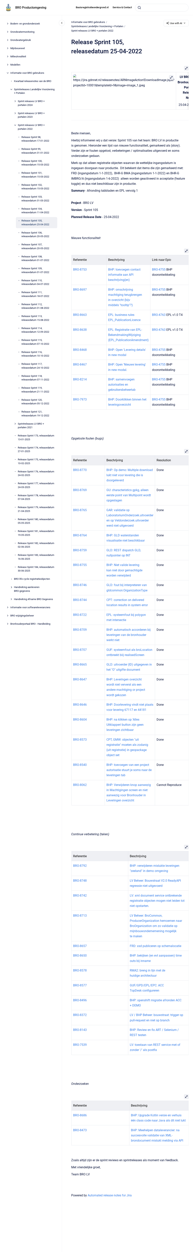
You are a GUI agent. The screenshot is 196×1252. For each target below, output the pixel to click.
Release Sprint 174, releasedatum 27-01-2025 (36, 449)
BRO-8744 (80, 600)
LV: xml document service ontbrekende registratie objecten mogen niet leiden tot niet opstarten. (157, 901)
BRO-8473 (80, 1130)
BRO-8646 (80, 704)
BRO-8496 (80, 1000)
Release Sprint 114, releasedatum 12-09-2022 (35, 330)
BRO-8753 (80, 269)
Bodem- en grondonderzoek (25, 23)
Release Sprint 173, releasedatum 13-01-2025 (36, 437)
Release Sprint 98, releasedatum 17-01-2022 (35, 139)
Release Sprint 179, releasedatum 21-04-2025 (36, 509)
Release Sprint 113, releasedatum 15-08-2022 (35, 318)
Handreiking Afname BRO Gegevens (33, 599)
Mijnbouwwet (17, 48)
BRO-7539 (80, 1045)
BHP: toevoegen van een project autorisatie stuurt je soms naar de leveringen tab (128, 770)
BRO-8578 (80, 970)
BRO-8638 (80, 330)
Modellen (15, 64)
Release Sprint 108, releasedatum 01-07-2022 (35, 258)
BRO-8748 (80, 880)
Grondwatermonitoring (22, 31)
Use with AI (176, 23)
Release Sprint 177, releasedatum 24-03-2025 (36, 485)
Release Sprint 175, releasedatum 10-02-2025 (36, 461)
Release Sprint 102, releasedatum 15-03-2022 (35, 186)
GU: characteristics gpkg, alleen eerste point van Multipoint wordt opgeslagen (128, 495)
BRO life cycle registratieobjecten (32, 578)
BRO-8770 (80, 470)
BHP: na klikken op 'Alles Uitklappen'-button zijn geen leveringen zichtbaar (124, 725)
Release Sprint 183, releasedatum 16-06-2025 (36, 557)
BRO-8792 (80, 866)
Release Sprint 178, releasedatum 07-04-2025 (36, 497)
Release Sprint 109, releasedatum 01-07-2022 (35, 270)
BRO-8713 (80, 915)
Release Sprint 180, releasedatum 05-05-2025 (36, 521)
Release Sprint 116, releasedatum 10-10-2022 (35, 354)
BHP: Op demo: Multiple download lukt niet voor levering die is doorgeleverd (129, 475)
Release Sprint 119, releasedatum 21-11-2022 (35, 389)
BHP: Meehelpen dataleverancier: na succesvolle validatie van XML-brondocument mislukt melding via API (157, 1135)
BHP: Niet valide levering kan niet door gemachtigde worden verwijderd (124, 570)
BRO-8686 (80, 1115)
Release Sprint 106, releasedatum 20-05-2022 (35, 234)
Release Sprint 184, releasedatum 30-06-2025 (36, 569)
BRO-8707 (80, 650)
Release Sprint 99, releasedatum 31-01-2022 (35, 151)
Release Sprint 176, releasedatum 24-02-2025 (36, 473)
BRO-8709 (80, 630)
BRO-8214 (80, 379)
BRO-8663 (80, 315)
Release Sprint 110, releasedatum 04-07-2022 (35, 282)
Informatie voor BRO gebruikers (27, 72)
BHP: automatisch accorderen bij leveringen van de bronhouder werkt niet (128, 635)
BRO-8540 (80, 765)
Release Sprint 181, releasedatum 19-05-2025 (36, 533)
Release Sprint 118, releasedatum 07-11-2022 (35, 378)
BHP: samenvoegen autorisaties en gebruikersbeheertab (122, 385)
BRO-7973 (80, 399)
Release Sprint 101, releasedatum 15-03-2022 (35, 174)
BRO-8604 (80, 719)
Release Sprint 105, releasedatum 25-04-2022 (35, 222)
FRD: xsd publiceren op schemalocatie (155, 946)
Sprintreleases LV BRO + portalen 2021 (31, 425)
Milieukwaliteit (18, 56)
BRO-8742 (80, 895)
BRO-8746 (80, 585)
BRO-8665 (80, 664)
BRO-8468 (80, 350)
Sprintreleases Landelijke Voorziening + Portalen (34, 91)
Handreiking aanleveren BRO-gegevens (26, 589)
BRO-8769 (80, 490)
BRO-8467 (80, 364)
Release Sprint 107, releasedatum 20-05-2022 (35, 246)
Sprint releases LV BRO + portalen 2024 (31, 103)
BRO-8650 (80, 955)
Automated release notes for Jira (110, 1195)
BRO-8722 (80, 615)
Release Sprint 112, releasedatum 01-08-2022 (35, 306)
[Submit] (139, 8)
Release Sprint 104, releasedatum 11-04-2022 (35, 210)
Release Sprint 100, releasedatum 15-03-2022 (35, 163)
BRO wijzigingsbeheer (22, 615)
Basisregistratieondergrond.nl (92, 7)
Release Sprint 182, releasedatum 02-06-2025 (36, 545)
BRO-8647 (80, 679)
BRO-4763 (159, 315)
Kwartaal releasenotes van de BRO (32, 81)
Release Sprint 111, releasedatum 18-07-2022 (35, 294)
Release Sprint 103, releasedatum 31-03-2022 (35, 198)
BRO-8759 (80, 550)
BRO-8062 (80, 785)
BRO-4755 (159, 269)
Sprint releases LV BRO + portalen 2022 (31, 127)
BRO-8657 (80, 946)
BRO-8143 (80, 1030)
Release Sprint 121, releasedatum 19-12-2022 (35, 413)
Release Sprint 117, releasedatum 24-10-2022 (35, 365)
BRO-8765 (80, 510)
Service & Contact (122, 7)
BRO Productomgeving (30, 7)
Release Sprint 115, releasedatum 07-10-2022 (35, 342)
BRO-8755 (80, 565)
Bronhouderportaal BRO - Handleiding (30, 623)
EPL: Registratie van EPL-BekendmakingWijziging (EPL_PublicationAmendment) (128, 335)
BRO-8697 (80, 289)
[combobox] (161, 7)
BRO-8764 (80, 535)
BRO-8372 (80, 1015)
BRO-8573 (80, 739)
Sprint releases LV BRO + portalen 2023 (31, 115)
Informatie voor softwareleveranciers (30, 607)
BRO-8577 (80, 985)
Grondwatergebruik (20, 40)
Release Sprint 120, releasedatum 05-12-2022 (35, 401)
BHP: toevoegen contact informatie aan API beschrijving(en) (124, 275)
